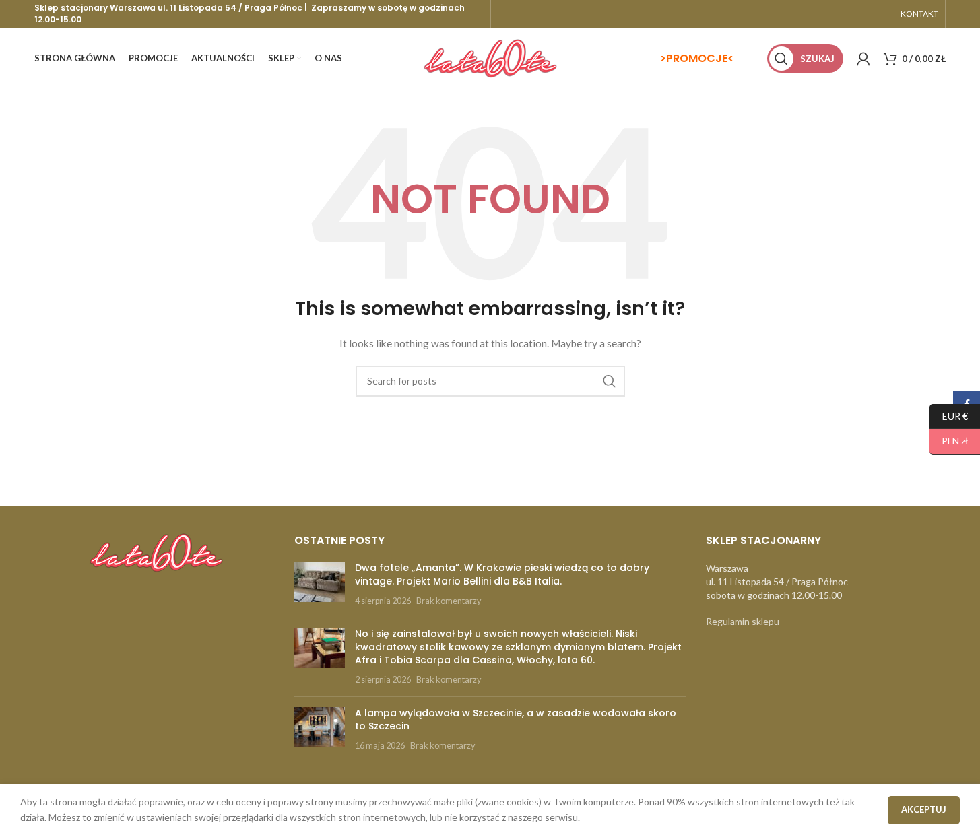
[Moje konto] (863, 58)
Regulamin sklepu (742, 621)
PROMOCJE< (699, 58)
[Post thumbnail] (319, 584)
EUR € (948, 415)
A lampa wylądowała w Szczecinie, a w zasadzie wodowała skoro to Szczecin (515, 719)
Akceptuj (923, 809)
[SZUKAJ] (609, 381)
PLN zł (949, 440)
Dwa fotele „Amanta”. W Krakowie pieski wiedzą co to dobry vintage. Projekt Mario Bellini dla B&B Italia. (502, 574)
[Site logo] (490, 57)
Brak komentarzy (448, 601)
